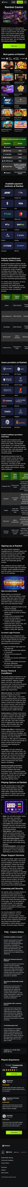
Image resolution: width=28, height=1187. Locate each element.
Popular (3, 58)
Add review (14, 1074)
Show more (14, 1132)
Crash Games (17, 58)
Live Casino (10, 58)
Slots (23, 58)
